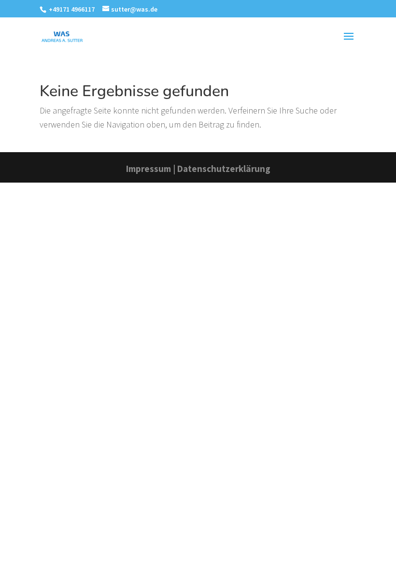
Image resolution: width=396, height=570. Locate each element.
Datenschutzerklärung (223, 168)
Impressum (148, 168)
